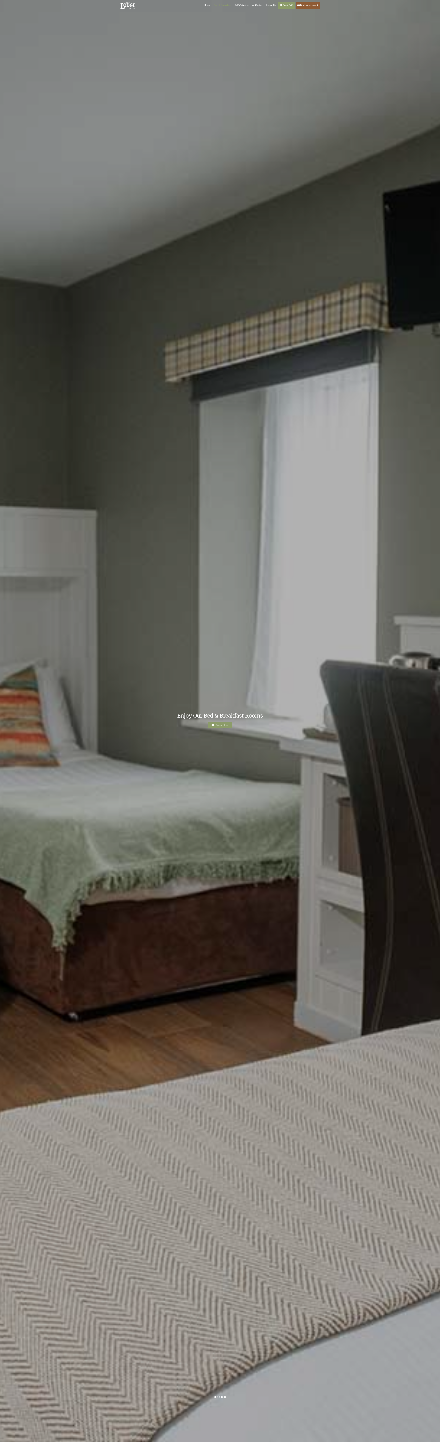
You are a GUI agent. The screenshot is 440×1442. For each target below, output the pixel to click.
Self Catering (242, 5)
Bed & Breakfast (222, 5)
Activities (257, 5)
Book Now (221, 725)
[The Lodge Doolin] (127, 5)
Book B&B (288, 5)
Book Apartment (309, 5)
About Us (271, 5)
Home (207, 5)
